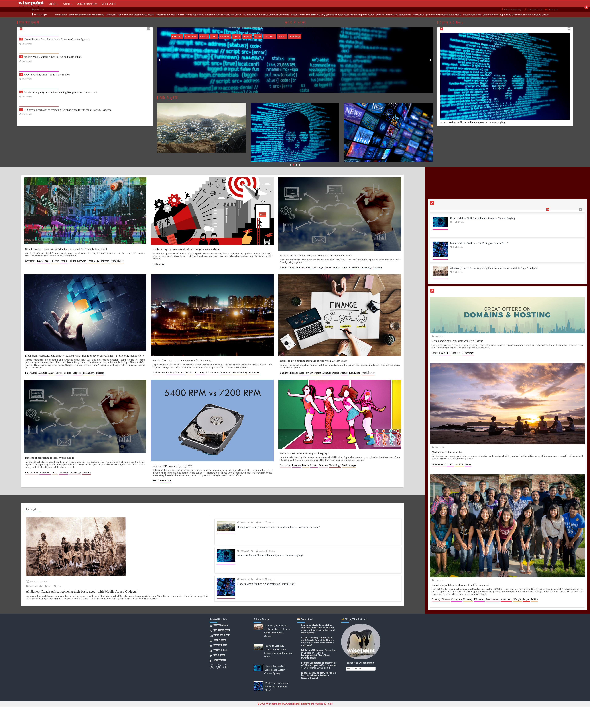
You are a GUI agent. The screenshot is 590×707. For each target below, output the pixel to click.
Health (450, 463)
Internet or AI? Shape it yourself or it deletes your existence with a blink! (318, 665)
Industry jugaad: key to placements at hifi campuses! (460, 584)
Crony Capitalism (39, 581)
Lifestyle (204, 36)
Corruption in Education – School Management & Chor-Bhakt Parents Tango (318, 654)
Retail (156, 480)
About (66, 3)
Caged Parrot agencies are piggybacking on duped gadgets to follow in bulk (66, 248)
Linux (213, 36)
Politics (237, 36)
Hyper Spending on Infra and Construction (47, 34)
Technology (270, 36)
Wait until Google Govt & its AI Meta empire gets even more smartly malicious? (317, 642)
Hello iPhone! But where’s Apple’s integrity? (304, 453)
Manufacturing (240, 372)
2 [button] (293, 165)
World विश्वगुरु (294, 36)
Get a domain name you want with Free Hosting (457, 340)
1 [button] (290, 165)
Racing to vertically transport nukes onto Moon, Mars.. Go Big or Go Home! (65, 87)
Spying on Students (311, 625)
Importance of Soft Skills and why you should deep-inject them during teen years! (194, 14)
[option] (299, 14)
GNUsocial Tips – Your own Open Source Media (299, 14)
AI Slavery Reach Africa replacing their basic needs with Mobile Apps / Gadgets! (68, 69)
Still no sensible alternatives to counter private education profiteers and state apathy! (318, 629)
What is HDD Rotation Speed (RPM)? (173, 466)
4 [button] (299, 165)
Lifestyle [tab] (31, 509)
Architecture (159, 372)
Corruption (176, 36)
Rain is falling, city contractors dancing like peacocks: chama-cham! (61, 52)
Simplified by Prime (323, 704)
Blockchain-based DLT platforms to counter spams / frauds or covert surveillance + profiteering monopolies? (84, 355)
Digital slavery (308, 673)
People (64, 261)
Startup (258, 36)
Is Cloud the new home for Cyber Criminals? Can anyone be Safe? (316, 255)
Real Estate (253, 372)
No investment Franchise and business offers (435, 14)
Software (247, 36)
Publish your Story (87, 3)
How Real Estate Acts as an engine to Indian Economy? (182, 360)
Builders (189, 372)
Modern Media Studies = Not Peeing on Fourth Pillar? (266, 583)
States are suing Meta (312, 638)
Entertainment (439, 463)
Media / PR (225, 36)
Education (479, 599)
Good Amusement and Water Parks (255, 14)
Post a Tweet (108, 3)
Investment (226, 372)
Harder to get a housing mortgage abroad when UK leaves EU (313, 360)
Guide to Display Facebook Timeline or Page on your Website (186, 249)
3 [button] (296, 165)
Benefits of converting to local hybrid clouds (49, 457)
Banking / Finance (289, 267)
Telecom (281, 36)
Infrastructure (190, 36)
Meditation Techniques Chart (447, 451)
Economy (200, 372)
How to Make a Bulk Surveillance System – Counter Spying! (56, 105)
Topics (52, 3)
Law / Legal (43, 261)
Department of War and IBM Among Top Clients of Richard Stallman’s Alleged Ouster (367, 14)
